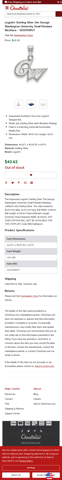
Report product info (44, 366)
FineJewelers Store (23, 35)
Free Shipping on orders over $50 (24, 2)
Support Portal (12, 414)
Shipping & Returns (14, 409)
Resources (10, 394)
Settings (31, 467)
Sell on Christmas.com (44, 404)
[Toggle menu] (7, 8)
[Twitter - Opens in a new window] (28, 431)
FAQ (7, 404)
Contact (9, 399)
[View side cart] (61, 2)
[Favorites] (31, 175)
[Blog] (40, 431)
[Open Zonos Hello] (48, 475)
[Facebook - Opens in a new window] (21, 431)
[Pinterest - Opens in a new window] (34, 431)
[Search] (59, 14)
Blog (35, 394)
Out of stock (15, 168)
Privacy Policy (25, 460)
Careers (37, 399)
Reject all (16, 475)
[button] (6, 182)
